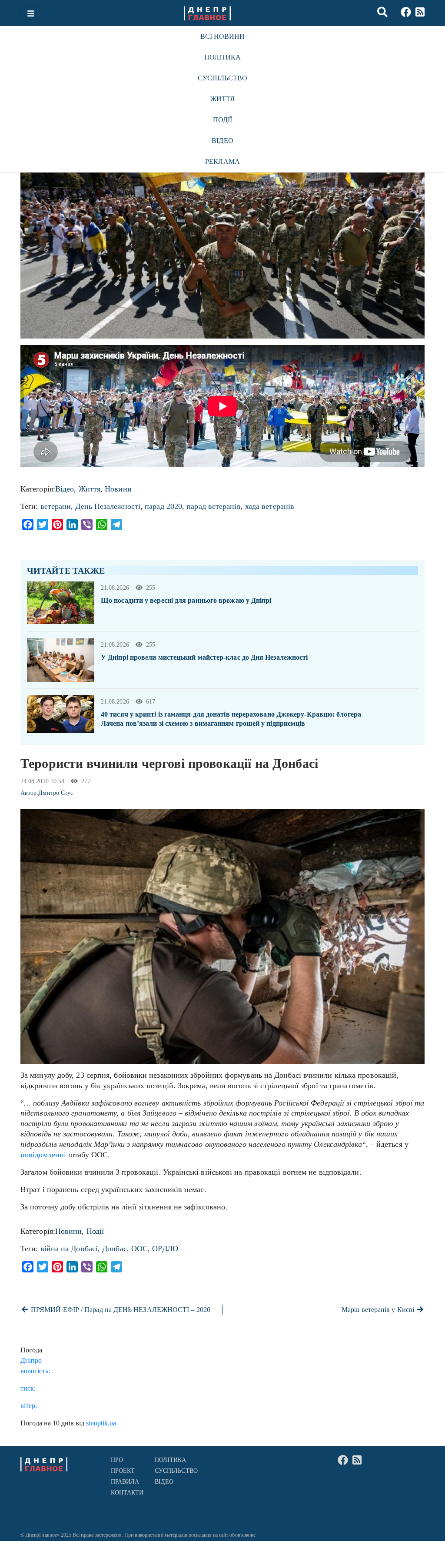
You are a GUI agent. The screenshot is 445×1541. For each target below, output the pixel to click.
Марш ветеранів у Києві (379, 1309)
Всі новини (222, 36)
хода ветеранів (269, 506)
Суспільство (223, 78)
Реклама (222, 161)
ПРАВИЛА (125, 1481)
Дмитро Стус (55, 793)
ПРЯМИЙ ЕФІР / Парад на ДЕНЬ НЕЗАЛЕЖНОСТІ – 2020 (119, 1309)
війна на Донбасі (69, 1248)
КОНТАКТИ (127, 1492)
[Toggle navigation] (30, 13)
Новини (118, 489)
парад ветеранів (213, 506)
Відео (222, 140)
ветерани (55, 506)
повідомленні (43, 1154)
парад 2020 (163, 506)
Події (222, 119)
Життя (222, 99)
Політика (222, 57)
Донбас (114, 1248)
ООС (139, 1248)
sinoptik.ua (101, 1423)
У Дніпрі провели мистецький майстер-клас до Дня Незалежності (204, 657)
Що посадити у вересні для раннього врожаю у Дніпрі (186, 600)
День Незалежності (107, 506)
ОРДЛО (165, 1248)
